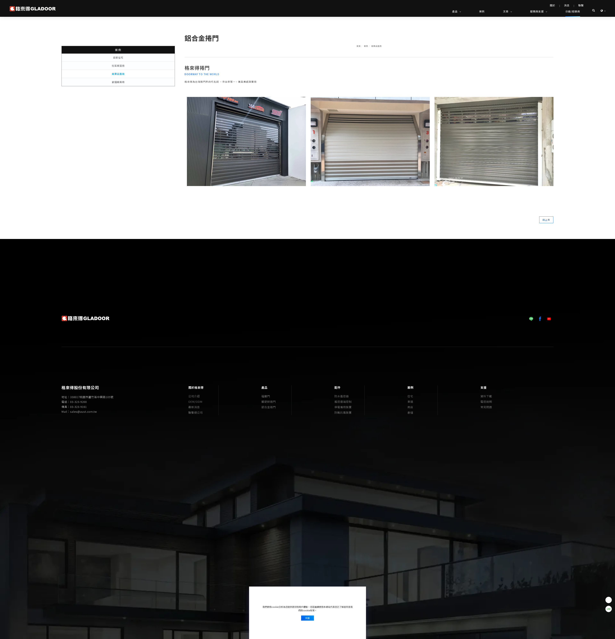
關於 (552, 5)
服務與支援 (537, 11)
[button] (594, 11)
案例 (482, 11)
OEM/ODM (195, 402)
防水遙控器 (341, 396)
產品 (455, 11)
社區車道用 (118, 65)
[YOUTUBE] (549, 319)
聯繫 (581, 5)
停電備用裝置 (343, 407)
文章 (505, 11)
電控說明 (486, 402)
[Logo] (33, 8)
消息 (567, 5)
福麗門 (265, 396)
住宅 (410, 396)
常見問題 (486, 407)
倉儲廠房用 (118, 82)
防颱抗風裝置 (343, 412)
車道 (410, 402)
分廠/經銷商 (572, 11)
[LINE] (531, 319)
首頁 (359, 46)
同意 (307, 618)
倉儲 (410, 412)
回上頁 (546, 219)
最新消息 (194, 407)
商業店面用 (376, 46)
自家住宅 (118, 57)
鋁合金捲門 (268, 407)
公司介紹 (194, 396)
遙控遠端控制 (343, 402)
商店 (410, 407)
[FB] (540, 319)
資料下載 (486, 396)
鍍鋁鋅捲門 (268, 402)
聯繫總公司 (195, 412)
